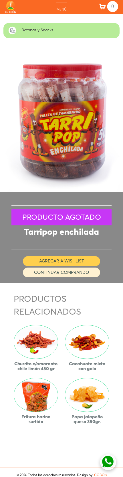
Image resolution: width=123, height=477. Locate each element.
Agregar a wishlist (61, 261)
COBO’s (100, 475)
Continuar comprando (61, 272)
